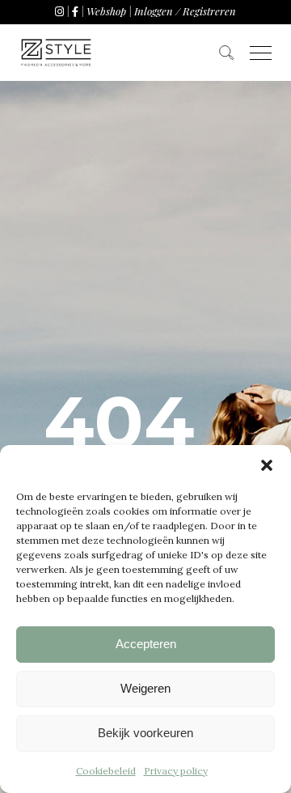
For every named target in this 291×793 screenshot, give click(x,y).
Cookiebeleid (106, 771)
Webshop (106, 11)
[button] (267, 465)
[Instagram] (59, 11)
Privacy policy (176, 771)
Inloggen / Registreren (185, 11)
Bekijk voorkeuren (145, 733)
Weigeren (145, 688)
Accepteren (146, 644)
